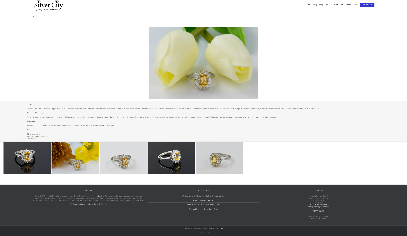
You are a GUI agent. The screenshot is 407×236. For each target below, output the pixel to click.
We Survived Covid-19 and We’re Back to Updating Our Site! (203, 196)
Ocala (97, 196)
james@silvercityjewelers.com (318, 207)
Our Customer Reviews (78, 204)
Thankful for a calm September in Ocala (203, 209)
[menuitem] (310, 4)
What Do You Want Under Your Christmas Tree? (203, 205)
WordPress (220, 228)
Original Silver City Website (97, 204)
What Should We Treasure (203, 200)
